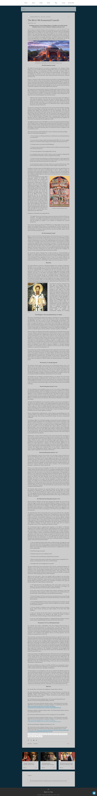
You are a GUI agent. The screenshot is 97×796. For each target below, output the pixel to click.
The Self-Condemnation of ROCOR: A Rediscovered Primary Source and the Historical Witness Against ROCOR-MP (30, 764)
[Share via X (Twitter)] (31, 740)
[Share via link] (36, 740)
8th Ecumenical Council (42, 734)
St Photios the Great (63, 734)
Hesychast (40, 736)
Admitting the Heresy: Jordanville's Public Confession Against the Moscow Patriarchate (48, 764)
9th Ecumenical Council (53, 734)
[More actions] (68, 16)
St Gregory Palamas (32, 736)
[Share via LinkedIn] (33, 740)
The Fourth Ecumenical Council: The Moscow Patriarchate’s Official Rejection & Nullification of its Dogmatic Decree (66, 764)
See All (73, 749)
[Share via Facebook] (28, 740)
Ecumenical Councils (32, 734)
